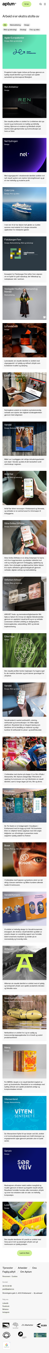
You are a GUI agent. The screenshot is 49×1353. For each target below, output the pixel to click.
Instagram (6, 1312)
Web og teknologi (10, 30)
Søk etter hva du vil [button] (40, 4)
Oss (34, 1267)
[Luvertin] (25, 1225)
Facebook (6, 1306)
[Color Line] (25, 210)
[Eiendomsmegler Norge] (25, 395)
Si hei (26, 4)
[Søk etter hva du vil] (40, 4)
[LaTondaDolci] (25, 346)
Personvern (6, 1276)
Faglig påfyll (9, 1271)
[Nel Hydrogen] (25, 161)
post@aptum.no (8, 1289)
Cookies (14, 1276)
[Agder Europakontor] (25, 58)
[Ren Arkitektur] (25, 109)
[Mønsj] (25, 1068)
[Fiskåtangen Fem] (25, 259)
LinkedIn (5, 1303)
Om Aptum (26, 1271)
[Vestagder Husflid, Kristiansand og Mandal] (25, 303)
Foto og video (35, 30)
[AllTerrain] (25, 969)
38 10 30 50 (7, 1286)
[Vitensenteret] (25, 1120)
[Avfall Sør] (25, 494)
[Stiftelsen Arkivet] (25, 603)
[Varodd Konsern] (25, 917)
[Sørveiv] (25, 1173)
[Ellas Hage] (25, 656)
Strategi (23, 30)
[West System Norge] (25, 1018)
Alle (5, 25)
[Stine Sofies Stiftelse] (25, 547)
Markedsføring (15, 25)
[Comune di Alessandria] (25, 761)
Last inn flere (24, 1253)
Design (26, 25)
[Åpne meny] (44, 4)
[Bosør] (25, 865)
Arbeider (22, 1267)
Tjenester (8, 1267)
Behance (6, 1309)
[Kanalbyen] (25, 813)
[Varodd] (25, 445)
